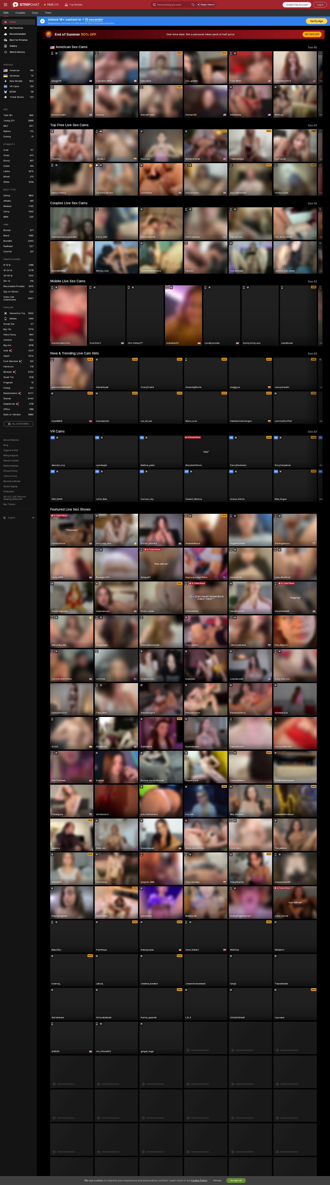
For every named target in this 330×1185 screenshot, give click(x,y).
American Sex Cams (71, 47)
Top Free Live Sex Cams (69, 125)
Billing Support (10, 455)
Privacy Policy (10, 471)
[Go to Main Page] (26, 4)
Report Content (11, 460)
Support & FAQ (10, 450)
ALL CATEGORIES (20, 424)
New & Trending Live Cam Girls (74, 353)
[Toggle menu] (5, 4)
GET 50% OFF (312, 34)
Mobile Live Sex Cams (67, 281)
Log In (320, 4)
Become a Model (11, 481)
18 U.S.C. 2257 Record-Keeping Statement (14, 498)
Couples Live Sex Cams (68, 203)
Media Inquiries (11, 466)
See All (312, 47)
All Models (8, 491)
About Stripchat (11, 440)
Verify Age (316, 21)
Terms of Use (10, 476)
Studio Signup (10, 486)
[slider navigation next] (313, 84)
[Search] (193, 4)
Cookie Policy (199, 1180)
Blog (5, 445)
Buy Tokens (9, 504)
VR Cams (57, 431)
